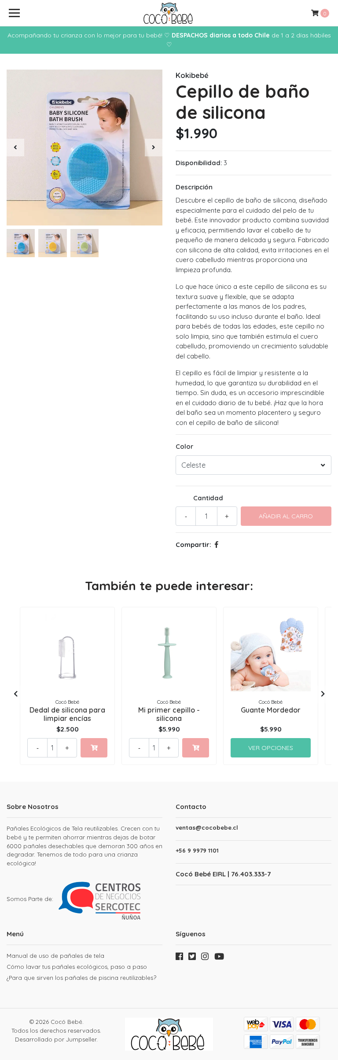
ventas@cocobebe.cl (207, 827)
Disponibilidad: (199, 163)
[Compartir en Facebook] (216, 544)
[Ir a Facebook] (179, 958)
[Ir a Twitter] (192, 958)
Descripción (194, 187)
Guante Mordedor (271, 709)
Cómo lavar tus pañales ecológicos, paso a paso (77, 966)
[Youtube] (219, 958)
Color (184, 446)
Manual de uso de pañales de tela (55, 955)
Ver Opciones (270, 748)
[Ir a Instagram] (205, 958)
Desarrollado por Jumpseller (55, 1039)
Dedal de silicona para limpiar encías (67, 714)
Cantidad (208, 498)
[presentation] (15, 147)
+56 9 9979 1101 (197, 850)
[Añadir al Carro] (94, 747)
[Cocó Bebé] (169, 13)
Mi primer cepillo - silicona (169, 714)
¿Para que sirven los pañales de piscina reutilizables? (81, 977)
